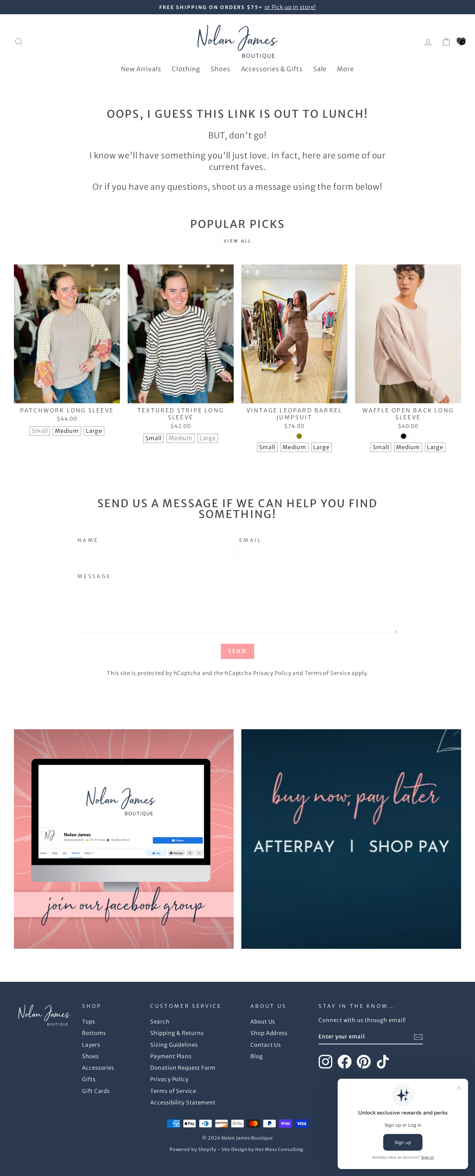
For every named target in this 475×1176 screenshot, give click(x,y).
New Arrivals (141, 69)
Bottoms (94, 1033)
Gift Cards (96, 1091)
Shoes (221, 69)
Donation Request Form (183, 1067)
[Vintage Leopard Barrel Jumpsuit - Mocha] (290, 436)
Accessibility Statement (183, 1102)
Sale (320, 69)
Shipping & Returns (176, 1033)
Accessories (98, 1067)
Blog (256, 1056)
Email (250, 540)
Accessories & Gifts (272, 69)
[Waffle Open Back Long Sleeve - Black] (403, 436)
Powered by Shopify (193, 1149)
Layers (91, 1045)
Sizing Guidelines (174, 1045)
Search (159, 1021)
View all (238, 241)
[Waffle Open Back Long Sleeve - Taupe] (413, 436)
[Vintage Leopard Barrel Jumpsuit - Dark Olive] (299, 436)
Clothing (186, 69)
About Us (262, 1021)
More (345, 69)
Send (237, 651)
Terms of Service (327, 673)
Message (94, 576)
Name (88, 540)
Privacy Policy (272, 673)
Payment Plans (171, 1056)
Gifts (89, 1079)
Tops (88, 1021)
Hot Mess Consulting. (280, 1149)
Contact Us (265, 1045)
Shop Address (269, 1033)
